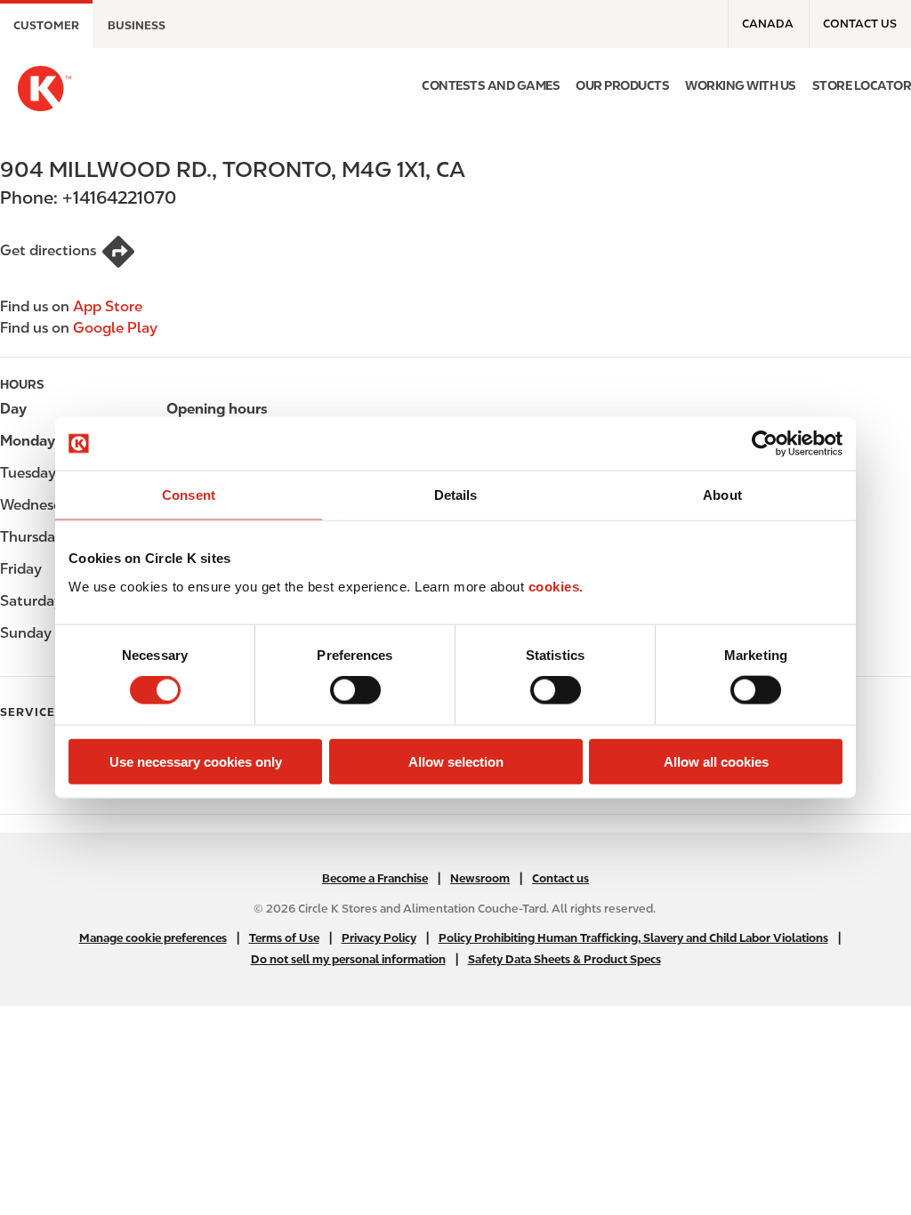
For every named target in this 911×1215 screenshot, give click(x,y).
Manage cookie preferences (153, 938)
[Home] (44, 88)
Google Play (115, 327)
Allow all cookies (716, 760)
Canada (768, 23)
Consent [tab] (188, 495)
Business (136, 25)
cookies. (556, 585)
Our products (622, 85)
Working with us (740, 85)
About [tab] (722, 495)
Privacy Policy (379, 938)
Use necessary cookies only (195, 760)
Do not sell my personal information (348, 959)
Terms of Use (284, 938)
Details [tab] (456, 495)
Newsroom (480, 878)
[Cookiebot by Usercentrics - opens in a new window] (764, 443)
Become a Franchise (375, 878)
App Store (107, 306)
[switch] (355, 690)
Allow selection (456, 760)
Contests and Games (491, 85)
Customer (46, 25)
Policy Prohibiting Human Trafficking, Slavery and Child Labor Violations (633, 938)
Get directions (48, 250)
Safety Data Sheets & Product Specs (564, 959)
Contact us (860, 23)
